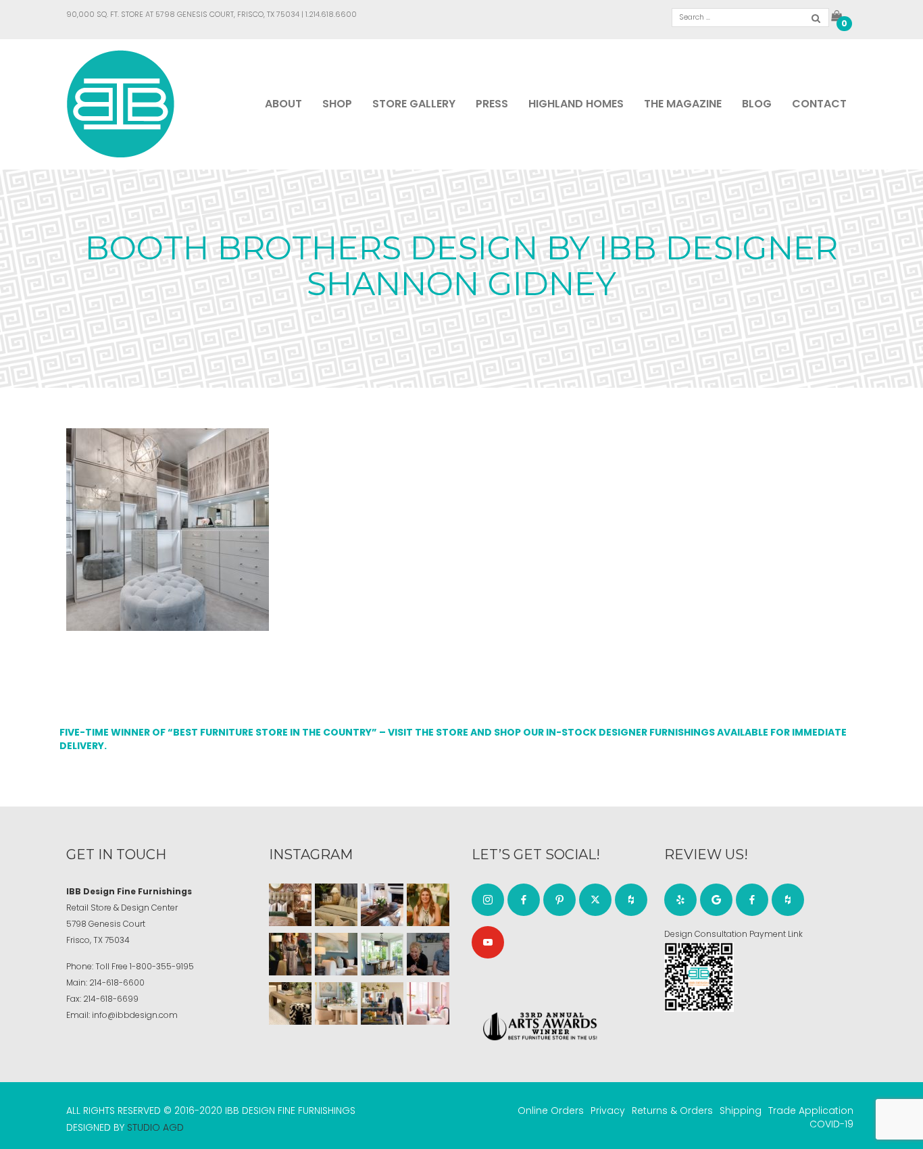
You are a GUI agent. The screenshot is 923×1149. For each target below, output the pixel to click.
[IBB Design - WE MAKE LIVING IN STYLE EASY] (120, 103)
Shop (337, 103)
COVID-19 (831, 1124)
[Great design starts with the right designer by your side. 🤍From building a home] (336, 1003)
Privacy (608, 1110)
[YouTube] (488, 942)
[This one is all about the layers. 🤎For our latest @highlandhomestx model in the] (290, 905)
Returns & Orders (672, 1110)
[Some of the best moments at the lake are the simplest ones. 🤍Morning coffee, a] (382, 954)
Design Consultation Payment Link (733, 934)
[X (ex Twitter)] (595, 900)
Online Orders (551, 1110)
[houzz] (631, 900)
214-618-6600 (117, 982)
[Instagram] (488, 900)
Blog (757, 103)
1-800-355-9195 (162, 966)
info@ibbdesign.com (135, 1015)
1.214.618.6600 (331, 14)
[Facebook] (523, 900)
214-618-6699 (111, 998)
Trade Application (810, 1110)
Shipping (741, 1110)
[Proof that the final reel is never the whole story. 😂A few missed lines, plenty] (428, 954)
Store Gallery (413, 103)
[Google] (716, 900)
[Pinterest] (559, 900)
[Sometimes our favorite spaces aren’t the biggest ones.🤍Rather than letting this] (428, 1003)
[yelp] (680, 900)
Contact (819, 103)
